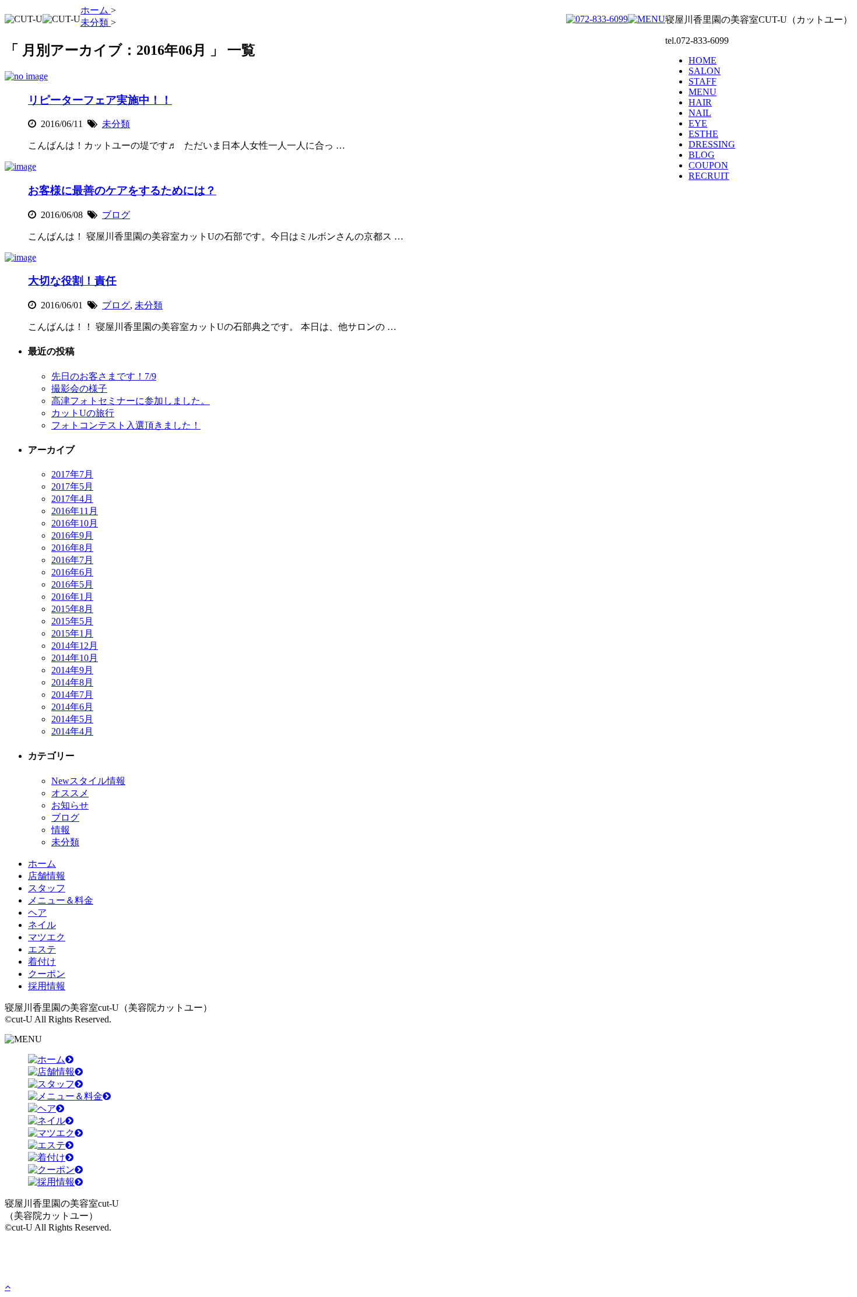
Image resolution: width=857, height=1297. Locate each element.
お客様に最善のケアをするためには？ (122, 190)
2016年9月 (72, 535)
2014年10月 (74, 658)
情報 (60, 830)
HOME (702, 60)
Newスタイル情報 (88, 781)
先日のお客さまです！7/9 (103, 376)
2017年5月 (72, 486)
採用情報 (46, 986)
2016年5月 (72, 584)
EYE (698, 123)
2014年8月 (72, 682)
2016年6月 (72, 572)
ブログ (116, 215)
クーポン (46, 974)
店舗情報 (46, 876)
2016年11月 (74, 511)
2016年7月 (72, 560)
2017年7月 (72, 474)
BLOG (702, 155)
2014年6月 (72, 707)
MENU (702, 92)
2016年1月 (72, 597)
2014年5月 (72, 719)
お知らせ (70, 805)
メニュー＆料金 (60, 900)
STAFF (702, 81)
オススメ (70, 793)
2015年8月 (72, 609)
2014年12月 (74, 646)
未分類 (116, 124)
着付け (42, 961)
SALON (705, 71)
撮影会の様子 (79, 388)
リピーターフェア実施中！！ (100, 100)
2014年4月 (72, 731)
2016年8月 (72, 548)
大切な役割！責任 (72, 281)
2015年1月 (72, 633)
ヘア (37, 913)
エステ (42, 949)
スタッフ (46, 888)
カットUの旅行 (82, 413)
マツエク (46, 937)
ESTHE (703, 134)
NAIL (700, 113)
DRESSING (712, 144)
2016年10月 (74, 523)
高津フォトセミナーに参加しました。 (130, 401)
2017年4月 (72, 499)
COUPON (708, 165)
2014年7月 (72, 695)
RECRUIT (709, 176)
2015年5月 (72, 621)
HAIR (700, 102)
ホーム (42, 864)
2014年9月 (72, 670)
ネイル (42, 925)
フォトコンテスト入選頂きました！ (126, 425)
